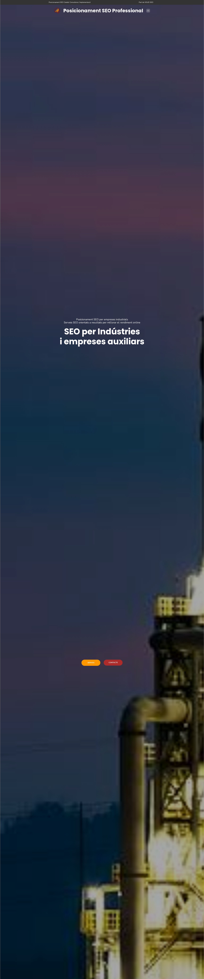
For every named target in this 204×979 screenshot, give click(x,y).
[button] (148, 10)
